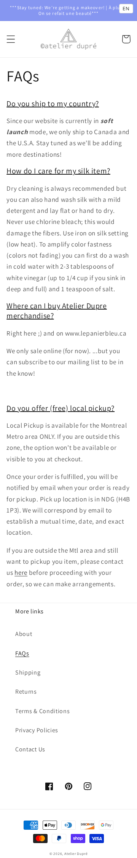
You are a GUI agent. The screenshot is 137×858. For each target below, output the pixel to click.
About (23, 634)
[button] (11, 39)
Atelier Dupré (76, 853)
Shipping (28, 672)
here (20, 572)
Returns (26, 692)
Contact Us (30, 749)
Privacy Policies (36, 730)
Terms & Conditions (42, 711)
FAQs (22, 653)
